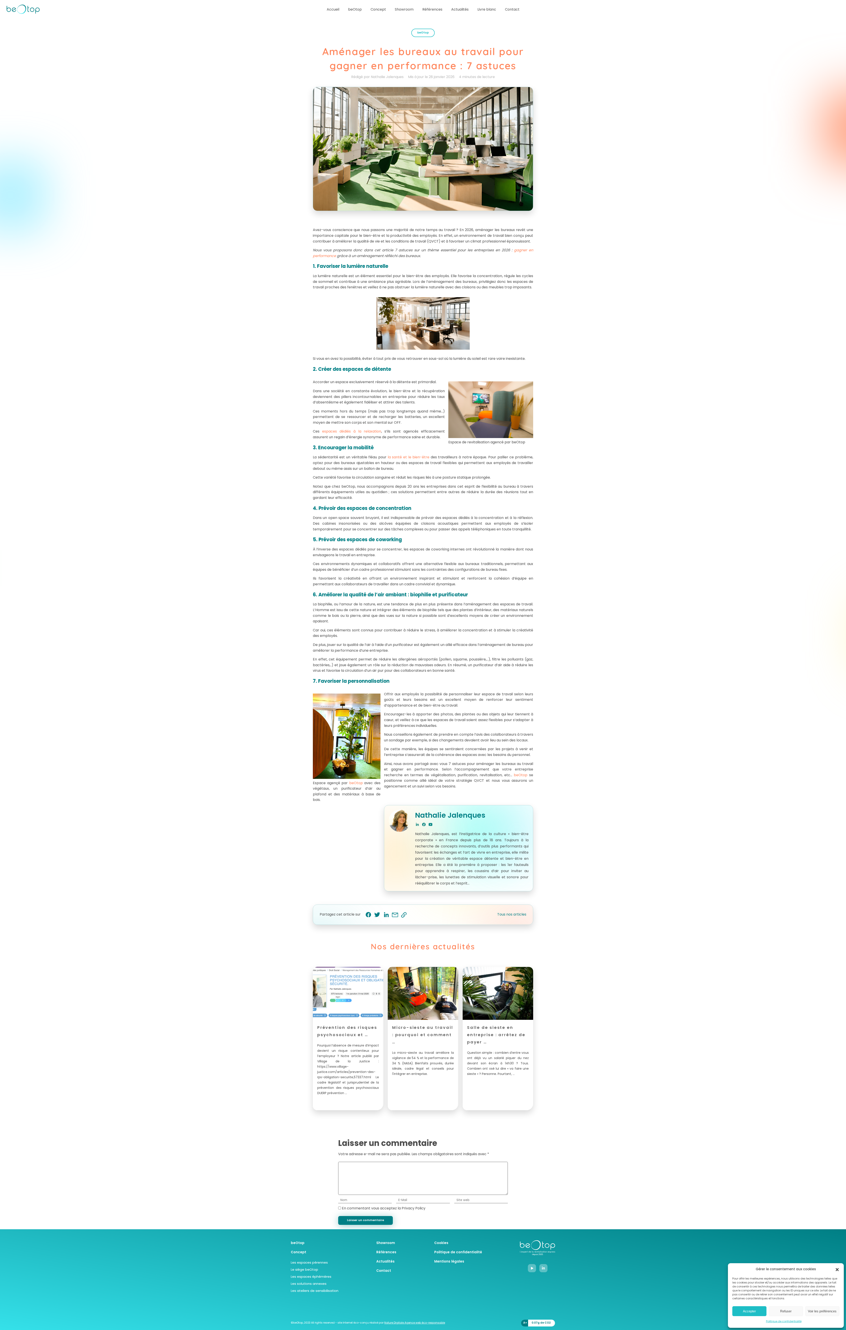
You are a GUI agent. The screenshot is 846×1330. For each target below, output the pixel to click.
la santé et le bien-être (409, 457)
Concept (378, 10)
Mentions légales (449, 1262)
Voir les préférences (822, 1311)
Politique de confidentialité (783, 1321)
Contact (512, 10)
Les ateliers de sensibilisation (314, 1291)
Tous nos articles (511, 915)
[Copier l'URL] (403, 914)
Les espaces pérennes (309, 1263)
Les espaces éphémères (311, 1277)
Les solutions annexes (309, 1284)
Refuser (786, 1311)
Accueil (333, 10)
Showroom (404, 10)
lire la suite (325, 1103)
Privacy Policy (413, 1208)
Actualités (460, 10)
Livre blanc (486, 10)
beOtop (355, 10)
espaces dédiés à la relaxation (351, 432)
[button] (837, 1269)
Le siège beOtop (304, 1270)
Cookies (441, 1243)
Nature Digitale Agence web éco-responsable (414, 1323)
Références (432, 10)
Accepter (749, 1311)
